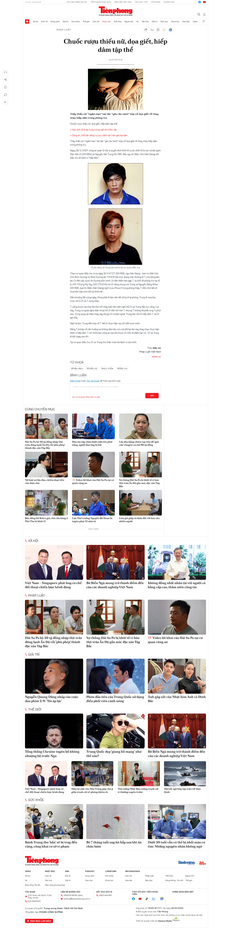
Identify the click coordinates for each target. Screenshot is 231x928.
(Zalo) (80, 895)
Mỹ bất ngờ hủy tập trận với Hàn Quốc (182, 790)
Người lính (129, 21)
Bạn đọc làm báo (40, 921)
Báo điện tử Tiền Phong (115, 11)
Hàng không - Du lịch (174, 880)
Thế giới (86, 21)
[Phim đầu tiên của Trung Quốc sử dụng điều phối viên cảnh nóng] (115, 676)
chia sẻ (146, 29)
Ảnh (67, 871)
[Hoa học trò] (202, 863)
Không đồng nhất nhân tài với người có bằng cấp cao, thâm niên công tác (177, 585)
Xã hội (35, 21)
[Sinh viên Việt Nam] (186, 863)
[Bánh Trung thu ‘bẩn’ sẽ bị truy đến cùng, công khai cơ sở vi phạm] (54, 821)
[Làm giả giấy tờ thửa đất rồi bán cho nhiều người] (140, 503)
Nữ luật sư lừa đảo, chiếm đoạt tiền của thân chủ (44, 481)
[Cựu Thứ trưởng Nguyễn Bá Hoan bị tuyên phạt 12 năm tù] (93, 503)
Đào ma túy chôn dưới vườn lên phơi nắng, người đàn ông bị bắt (92, 443)
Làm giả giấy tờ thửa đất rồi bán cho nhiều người (139, 520)
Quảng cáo (169, 2)
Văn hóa (145, 21)
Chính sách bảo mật (183, 892)
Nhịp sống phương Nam (55, 885)
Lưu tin (5, 87)
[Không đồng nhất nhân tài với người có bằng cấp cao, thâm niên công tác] (177, 562)
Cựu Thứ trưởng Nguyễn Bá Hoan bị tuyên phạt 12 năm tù (92, 520)
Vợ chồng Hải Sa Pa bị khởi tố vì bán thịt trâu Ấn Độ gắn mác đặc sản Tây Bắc (139, 483)
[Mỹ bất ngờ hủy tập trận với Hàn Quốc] (185, 773)
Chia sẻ (5, 79)
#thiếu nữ (92, 368)
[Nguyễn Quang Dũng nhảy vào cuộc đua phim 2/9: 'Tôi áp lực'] (54, 676)
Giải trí (154, 21)
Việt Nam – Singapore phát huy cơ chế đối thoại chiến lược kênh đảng (53, 585)
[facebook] (199, 2)
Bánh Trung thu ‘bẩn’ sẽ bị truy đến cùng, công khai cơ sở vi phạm (51, 844)
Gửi (152, 395)
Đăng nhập (75, 380)
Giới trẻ (96, 21)
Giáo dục (164, 21)
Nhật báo (50, 871)
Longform (110, 871)
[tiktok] (148, 898)
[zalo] (155, 898)
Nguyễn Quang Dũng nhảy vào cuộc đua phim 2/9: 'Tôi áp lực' (51, 699)
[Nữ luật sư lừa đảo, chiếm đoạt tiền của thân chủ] (46, 464)
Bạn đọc (149, 880)
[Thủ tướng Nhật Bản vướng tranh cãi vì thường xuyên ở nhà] (139, 773)
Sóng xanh (55, 21)
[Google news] (163, 898)
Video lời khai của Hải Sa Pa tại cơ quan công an (93, 481)
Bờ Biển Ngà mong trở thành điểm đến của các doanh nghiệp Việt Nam (115, 585)
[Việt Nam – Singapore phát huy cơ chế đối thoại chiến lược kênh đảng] (54, 562)
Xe (137, 21)
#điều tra (122, 368)
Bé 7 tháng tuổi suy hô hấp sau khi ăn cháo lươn (114, 844)
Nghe (5, 72)
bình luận (164, 29)
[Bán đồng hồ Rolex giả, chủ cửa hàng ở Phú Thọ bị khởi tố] (46, 503)
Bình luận (5, 94)
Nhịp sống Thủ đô (32, 885)
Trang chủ (27, 21)
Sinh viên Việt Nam (123, 2)
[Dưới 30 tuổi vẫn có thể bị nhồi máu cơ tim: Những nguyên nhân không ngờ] (177, 821)
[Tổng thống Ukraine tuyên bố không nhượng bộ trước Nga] (54, 731)
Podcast (90, 871)
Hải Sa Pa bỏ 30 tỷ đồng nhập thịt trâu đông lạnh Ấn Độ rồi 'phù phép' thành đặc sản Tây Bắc (45, 445)
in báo (158, 29)
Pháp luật (106, 21)
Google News (170, 29)
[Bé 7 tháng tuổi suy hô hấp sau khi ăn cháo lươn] (115, 821)
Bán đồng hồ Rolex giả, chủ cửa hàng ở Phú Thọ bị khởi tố (46, 520)
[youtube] (204, 2)
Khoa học (175, 21)
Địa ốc (65, 21)
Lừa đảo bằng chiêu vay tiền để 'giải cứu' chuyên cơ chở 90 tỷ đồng (139, 443)
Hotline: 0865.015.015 (77, 2)
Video (195, 21)
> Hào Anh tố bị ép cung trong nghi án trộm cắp (93, 129)
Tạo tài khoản (92, 380)
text (152, 29)
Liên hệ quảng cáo (70, 892)
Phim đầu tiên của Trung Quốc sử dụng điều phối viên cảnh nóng (115, 699)
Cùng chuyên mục (40, 409)
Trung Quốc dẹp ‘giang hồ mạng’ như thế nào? (113, 753)
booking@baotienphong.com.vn (77, 899)
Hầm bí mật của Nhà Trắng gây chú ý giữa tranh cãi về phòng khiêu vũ (92, 790)
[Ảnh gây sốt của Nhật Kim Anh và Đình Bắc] (177, 676)
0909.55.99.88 (70, 895)
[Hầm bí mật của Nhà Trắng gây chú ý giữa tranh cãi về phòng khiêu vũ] (92, 773)
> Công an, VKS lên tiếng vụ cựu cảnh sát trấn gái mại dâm (98, 135)
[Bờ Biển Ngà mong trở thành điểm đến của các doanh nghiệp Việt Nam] (115, 562)
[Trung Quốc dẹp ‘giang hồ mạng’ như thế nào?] (115, 731)
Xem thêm (204, 21)
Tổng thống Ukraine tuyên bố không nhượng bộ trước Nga (52, 753)
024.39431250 (34, 901)
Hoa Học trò (141, 2)
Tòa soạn (155, 2)
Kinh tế (44, 21)
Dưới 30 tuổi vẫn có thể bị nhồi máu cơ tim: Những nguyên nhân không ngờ (176, 844)
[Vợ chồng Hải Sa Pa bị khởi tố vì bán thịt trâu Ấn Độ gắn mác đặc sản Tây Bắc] (140, 464)
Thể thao (118, 21)
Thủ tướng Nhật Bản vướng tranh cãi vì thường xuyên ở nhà (138, 790)
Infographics (132, 871)
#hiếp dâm (77, 368)
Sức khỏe (76, 21)
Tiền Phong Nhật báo (100, 2)
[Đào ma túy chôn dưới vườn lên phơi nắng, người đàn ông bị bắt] (93, 426)
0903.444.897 (105, 895)
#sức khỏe (107, 368)
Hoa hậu (186, 21)
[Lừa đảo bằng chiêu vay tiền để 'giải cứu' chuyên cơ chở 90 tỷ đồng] (140, 426)
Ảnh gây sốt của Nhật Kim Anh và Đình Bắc (177, 699)
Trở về (5, 102)
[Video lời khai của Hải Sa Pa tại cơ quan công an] (93, 464)
